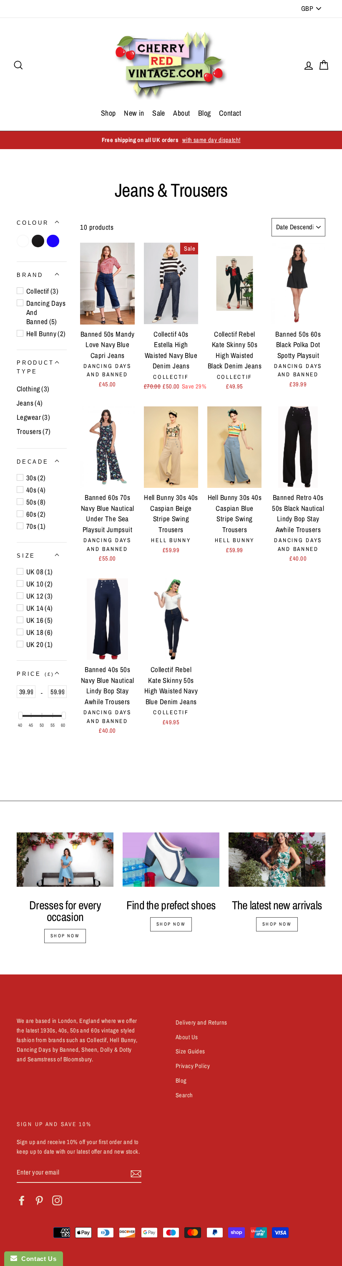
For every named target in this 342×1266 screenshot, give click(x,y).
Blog (204, 113)
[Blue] (54, 240)
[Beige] (24, 240)
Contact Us (36, 1258)
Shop (108, 113)
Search (184, 1095)
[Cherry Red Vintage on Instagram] (57, 1200)
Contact (230, 113)
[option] (171, 140)
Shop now (65, 936)
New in (134, 113)
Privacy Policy (193, 1066)
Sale (158, 113)
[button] (33, 222)
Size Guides (190, 1051)
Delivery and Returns (201, 1022)
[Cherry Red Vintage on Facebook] (22, 1200)
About (181, 113)
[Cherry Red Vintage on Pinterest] (39, 1200)
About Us (187, 1037)
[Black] (39, 240)
